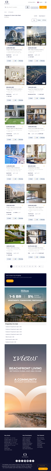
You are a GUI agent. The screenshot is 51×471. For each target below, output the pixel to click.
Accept (43, 468)
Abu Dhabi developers (28, 448)
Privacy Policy (42, 465)
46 (39, 266)
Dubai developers (27, 447)
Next (24, 36)
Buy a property (40, 437)
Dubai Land (9, 445)
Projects (39, 440)
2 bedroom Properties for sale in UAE (14, 329)
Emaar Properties (27, 441)
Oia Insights (40, 447)
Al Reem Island (10, 439)
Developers (39, 441)
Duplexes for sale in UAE (11, 342)
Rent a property (41, 439)
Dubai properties (41, 443)
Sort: (36, 15)
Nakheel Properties (27, 444)
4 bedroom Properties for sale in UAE (14, 334)
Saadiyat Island (10, 440)
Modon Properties (27, 437)
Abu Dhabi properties (39, 445)
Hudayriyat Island (11, 443)
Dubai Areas (7, 448)
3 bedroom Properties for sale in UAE (14, 331)
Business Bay (10, 442)
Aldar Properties (26, 439)
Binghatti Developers (27, 443)
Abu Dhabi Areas (8, 449)
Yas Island (9, 438)
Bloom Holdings (26, 440)
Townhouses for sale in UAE (11, 339)
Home (5, 12)
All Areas (6, 446)
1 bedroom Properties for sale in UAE (14, 326)
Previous (5, 36)
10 (35, 266)
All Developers (26, 446)
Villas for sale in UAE (10, 336)
